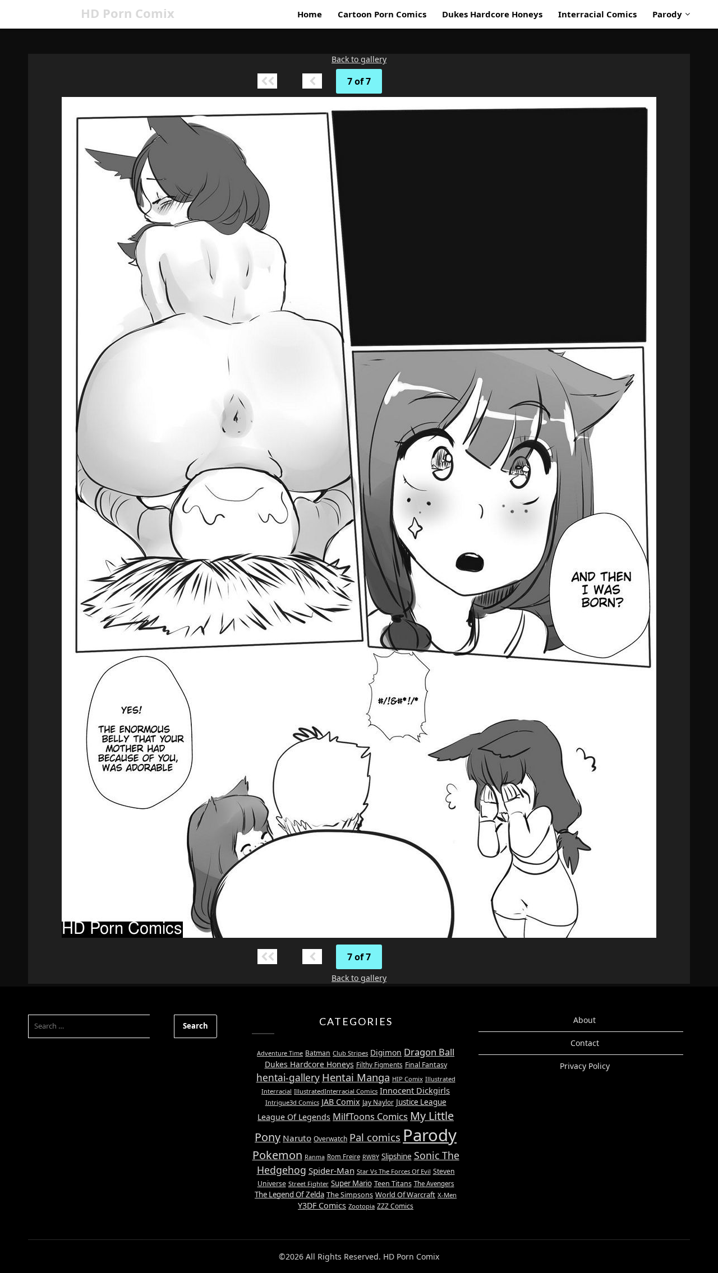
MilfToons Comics (370, 1116)
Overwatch (330, 1139)
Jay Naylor (378, 1102)
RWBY (370, 1157)
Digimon (386, 1052)
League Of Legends (293, 1117)
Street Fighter (308, 1183)
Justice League (421, 1102)
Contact (584, 1043)
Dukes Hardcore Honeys (492, 14)
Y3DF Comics (322, 1205)
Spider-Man (332, 1170)
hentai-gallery (288, 1077)
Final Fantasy (426, 1065)
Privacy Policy (585, 1066)
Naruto (297, 1138)
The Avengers (434, 1183)
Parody (667, 14)
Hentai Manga (356, 1077)
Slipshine (396, 1156)
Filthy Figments (379, 1065)
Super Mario (351, 1183)
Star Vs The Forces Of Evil (394, 1171)
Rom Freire (343, 1156)
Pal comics (375, 1137)
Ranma (315, 1157)
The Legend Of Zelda (289, 1194)
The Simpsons (349, 1194)
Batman (317, 1053)
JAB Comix (340, 1101)
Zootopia (361, 1206)
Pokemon (277, 1155)
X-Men (447, 1195)
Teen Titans (393, 1183)
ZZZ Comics (395, 1206)
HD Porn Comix (127, 12)
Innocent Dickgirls (415, 1090)
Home (309, 14)
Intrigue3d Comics (292, 1102)
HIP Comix (407, 1079)
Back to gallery (359, 59)
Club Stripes (350, 1053)
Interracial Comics (597, 14)
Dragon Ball (429, 1051)
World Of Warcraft (405, 1194)
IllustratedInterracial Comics (336, 1091)
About (584, 1020)
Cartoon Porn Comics (382, 14)
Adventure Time (280, 1053)
